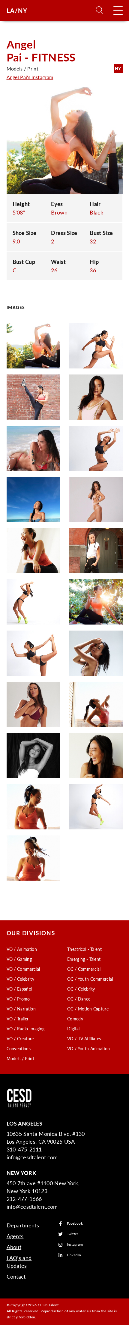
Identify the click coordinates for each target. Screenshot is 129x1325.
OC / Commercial (84, 969)
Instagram (75, 1244)
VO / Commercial (23, 969)
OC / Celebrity (81, 989)
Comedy (75, 1019)
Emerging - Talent (83, 959)
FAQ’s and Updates (19, 1261)
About (14, 1247)
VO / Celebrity (20, 979)
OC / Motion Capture (88, 1009)
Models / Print (20, 1058)
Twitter (72, 1234)
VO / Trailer (18, 1019)
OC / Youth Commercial (90, 979)
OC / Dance (78, 999)
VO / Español (19, 989)
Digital (73, 1029)
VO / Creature (20, 1038)
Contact (16, 1276)
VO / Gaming (19, 959)
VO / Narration (21, 1009)
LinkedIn (74, 1255)
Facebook (75, 1223)
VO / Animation (22, 949)
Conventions (19, 1048)
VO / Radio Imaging (26, 1029)
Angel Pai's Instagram (30, 77)
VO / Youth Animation (88, 1048)
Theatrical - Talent (84, 949)
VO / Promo (18, 999)
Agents (15, 1236)
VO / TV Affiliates (84, 1038)
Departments (23, 1225)
